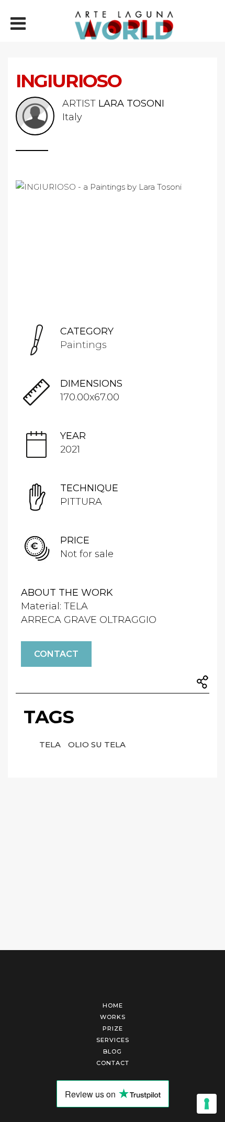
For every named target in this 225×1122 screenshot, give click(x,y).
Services (112, 1040)
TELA (51, 744)
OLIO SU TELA (97, 744)
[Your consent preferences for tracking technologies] (207, 1104)
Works (113, 1017)
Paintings (83, 345)
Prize (113, 1028)
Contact (56, 654)
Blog (112, 1051)
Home (113, 1005)
